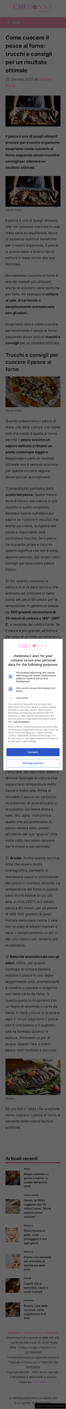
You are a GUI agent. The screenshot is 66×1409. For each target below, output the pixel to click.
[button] (33, 698)
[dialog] (33, 704)
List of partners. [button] (22, 721)
